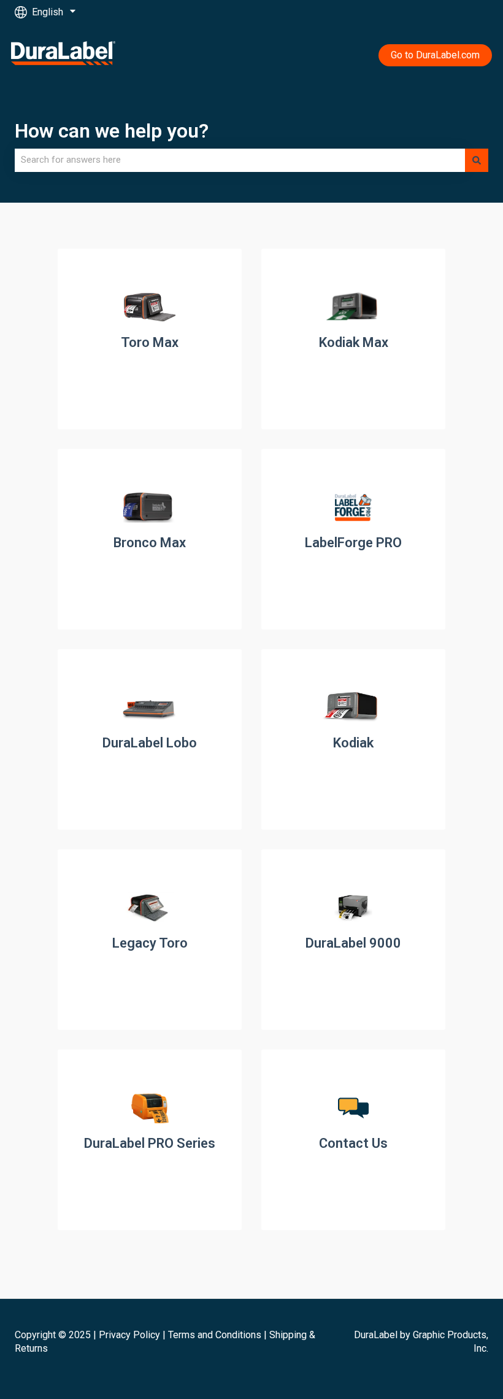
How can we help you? (112, 130)
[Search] (476, 160)
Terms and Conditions (214, 1335)
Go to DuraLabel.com (435, 55)
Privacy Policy (129, 1335)
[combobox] (240, 160)
